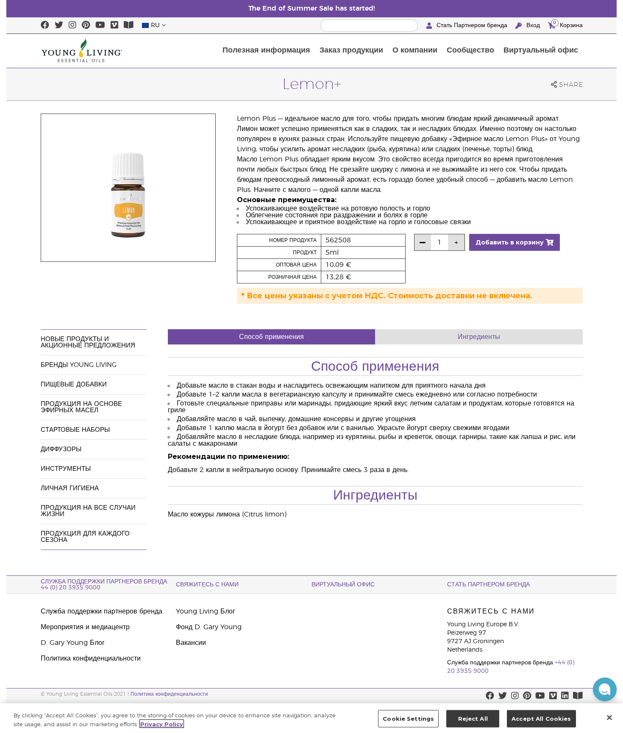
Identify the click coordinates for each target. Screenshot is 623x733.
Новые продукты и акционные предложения (88, 342)
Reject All (473, 718)
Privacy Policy (161, 723)
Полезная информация (266, 50)
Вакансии (191, 642)
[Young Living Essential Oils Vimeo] (114, 25)
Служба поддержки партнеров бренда (101, 611)
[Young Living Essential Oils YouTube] (100, 25)
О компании (414, 50)
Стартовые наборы (75, 430)
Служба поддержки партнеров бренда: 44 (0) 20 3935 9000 (104, 585)
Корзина (568, 24)
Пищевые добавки (74, 384)
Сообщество (470, 50)
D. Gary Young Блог (73, 642)
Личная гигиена (70, 488)
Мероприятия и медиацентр (85, 627)
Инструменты (66, 469)
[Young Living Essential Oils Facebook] (45, 25)
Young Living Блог (205, 611)
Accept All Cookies (541, 718)
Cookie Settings (408, 718)
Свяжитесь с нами (207, 585)
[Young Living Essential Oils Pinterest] (86, 25)
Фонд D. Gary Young (209, 627)
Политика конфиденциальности (91, 658)
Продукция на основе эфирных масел (81, 407)
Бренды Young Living (79, 365)
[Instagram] (72, 25)
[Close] (609, 717)
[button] (605, 689)
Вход (533, 25)
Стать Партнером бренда (472, 25)
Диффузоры (61, 449)
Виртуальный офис (540, 50)
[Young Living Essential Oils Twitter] (59, 25)
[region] (311, 718)
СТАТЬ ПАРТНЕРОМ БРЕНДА (488, 585)
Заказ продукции (351, 50)
